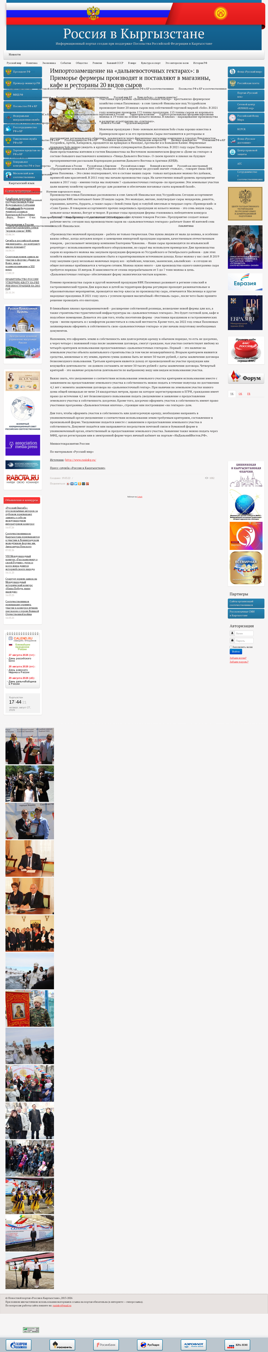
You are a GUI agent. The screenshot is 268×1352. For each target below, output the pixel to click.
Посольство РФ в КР (47, 140)
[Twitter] (76, 483)
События (66, 63)
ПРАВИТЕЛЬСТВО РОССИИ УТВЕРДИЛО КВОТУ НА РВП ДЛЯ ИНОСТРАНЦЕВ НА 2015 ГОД (22, 284)
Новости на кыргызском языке (24, 191)
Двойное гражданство (184, 140)
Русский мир (14, 63)
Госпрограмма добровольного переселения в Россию (94, 114)
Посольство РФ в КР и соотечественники (202, 88)
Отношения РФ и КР (213, 140)
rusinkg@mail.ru (62, 1305)
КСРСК (241, 129)
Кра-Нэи (237, 1345)
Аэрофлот (193, 1345)
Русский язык (18, 157)
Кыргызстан (16, 697)
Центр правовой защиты (247, 152)
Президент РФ (21, 71)
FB (248, 393)
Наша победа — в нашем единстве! (157, 97)
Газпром (18, 1345)
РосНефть (62, 1345)
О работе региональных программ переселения (186, 114)
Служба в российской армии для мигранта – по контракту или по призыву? (22, 244)
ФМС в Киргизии (48, 114)
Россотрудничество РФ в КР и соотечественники (145, 88)
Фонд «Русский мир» (249, 71)
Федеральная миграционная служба (26, 117)
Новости (15, 54)
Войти (236, 651)
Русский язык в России (68, 165)
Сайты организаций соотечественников (30, 226)
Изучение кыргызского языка (63, 191)
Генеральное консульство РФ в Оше (26, 163)
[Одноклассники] (80, 483)
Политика (31, 63)
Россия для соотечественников (78, 123)
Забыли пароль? (239, 661)
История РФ (200, 63)
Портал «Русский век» (247, 94)
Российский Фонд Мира (248, 117)
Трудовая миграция (137, 123)
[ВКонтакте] (72, 483)
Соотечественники (22, 80)
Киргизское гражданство (63, 148)
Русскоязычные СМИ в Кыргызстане (108, 217)
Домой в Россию (110, 123)
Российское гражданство (117, 140)
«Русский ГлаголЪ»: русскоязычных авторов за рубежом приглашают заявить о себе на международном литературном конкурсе (21, 515)
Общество (82, 63)
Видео (21, 217)
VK (232, 393)
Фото (10, 217)
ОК (240, 393)
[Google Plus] (87, 483)
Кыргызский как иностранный (24, 200)
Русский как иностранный (192, 165)
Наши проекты (74, 217)
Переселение (18, 106)
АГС (239, 163)
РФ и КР (14, 132)
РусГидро (150, 1345)
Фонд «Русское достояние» (246, 140)
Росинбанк (106, 1345)
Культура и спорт (151, 63)
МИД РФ (18, 94)
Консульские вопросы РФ (151, 140)
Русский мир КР (123, 97)
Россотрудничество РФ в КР (81, 140)
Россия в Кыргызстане (134, 33)
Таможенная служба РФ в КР (25, 140)
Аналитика (186, 226)
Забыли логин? (238, 658)
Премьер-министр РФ (26, 83)
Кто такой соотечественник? (54, 88)
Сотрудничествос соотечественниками (250, 175)
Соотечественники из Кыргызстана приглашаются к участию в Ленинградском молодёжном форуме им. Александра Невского (22, 540)
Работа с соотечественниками (93, 88)
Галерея (14, 209)
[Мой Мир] (84, 483)
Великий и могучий (161, 165)
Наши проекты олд (51, 217)
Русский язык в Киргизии (101, 165)
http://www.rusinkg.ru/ (80, 460)
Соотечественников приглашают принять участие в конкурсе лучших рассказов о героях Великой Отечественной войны (22, 608)
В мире (132, 63)
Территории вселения (142, 114)
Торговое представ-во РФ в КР (26, 152)
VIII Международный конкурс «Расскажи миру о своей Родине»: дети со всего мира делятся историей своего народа (21, 562)
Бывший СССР (115, 63)
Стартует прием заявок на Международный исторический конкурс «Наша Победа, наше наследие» (21, 585)
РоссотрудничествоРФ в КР (25, 129)
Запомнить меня (243, 647)
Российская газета (248, 83)
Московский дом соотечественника (24, 175)
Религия (97, 63)
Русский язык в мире (133, 165)
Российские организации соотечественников (82, 97)
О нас (32, 217)
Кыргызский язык (21, 183)
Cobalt (139, 497)
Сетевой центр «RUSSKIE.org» (246, 106)
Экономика (49, 63)
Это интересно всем (177, 63)
